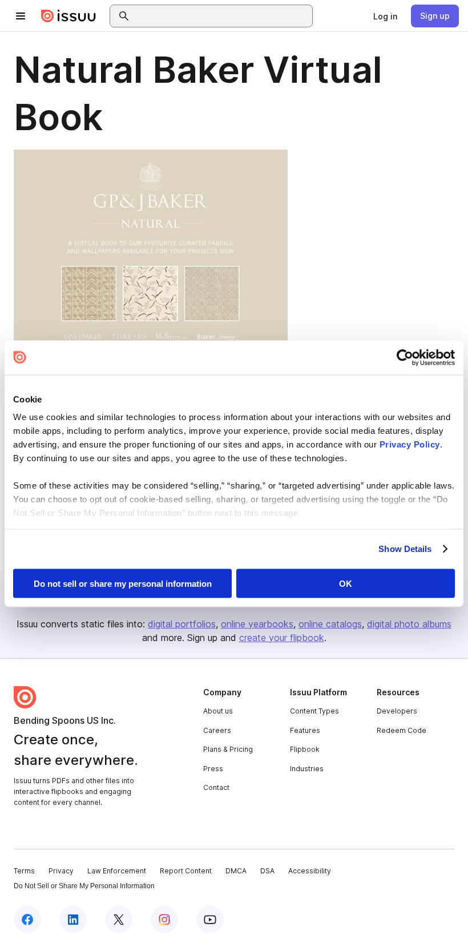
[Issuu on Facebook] (27, 919)
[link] (385, 16)
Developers (397, 711)
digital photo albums (409, 624)
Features (305, 730)
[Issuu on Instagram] (164, 919)
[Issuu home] (68, 16)
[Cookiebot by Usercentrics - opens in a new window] (405, 357)
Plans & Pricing (228, 749)
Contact (216, 787)
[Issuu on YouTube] (210, 919)
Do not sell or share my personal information (123, 583)
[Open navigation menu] (20, 16)
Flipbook (305, 749)
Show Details (404, 549)
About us (218, 711)
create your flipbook (281, 637)
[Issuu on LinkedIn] (73, 919)
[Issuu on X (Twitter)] (118, 919)
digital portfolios (182, 624)
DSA (267, 871)
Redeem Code (401, 730)
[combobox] (221, 16)
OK (345, 583)
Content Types (314, 711)
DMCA (236, 871)
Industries (307, 768)
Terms (24, 871)
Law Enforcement (116, 871)
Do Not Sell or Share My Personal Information (84, 886)
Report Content (186, 871)
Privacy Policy (410, 444)
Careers (217, 730)
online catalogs (330, 624)
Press (213, 768)
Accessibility (309, 871)
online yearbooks (257, 624)
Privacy (61, 871)
